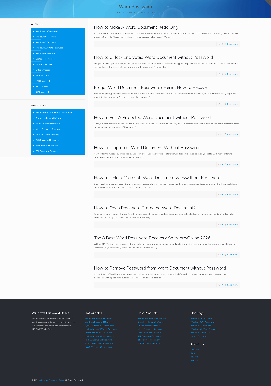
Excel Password (43, 75)
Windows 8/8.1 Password (203, 322)
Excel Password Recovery (47, 134)
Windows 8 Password (46, 36)
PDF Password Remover (47, 151)
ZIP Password (42, 92)
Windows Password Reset (51, 380)
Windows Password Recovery (152, 318)
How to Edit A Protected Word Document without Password (152, 117)
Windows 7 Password (46, 42)
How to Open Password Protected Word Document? (144, 207)
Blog (193, 353)
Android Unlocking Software (49, 118)
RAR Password (43, 81)
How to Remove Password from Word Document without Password (160, 268)
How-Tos (130, 12)
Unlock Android (43, 70)
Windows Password (45, 53)
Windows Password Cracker (98, 318)
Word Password (148, 12)
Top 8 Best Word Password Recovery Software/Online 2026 (152, 238)
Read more (232, 44)
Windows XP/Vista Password (49, 48)
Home (117, 12)
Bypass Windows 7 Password (99, 343)
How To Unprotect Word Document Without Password (147, 147)
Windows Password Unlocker (98, 322)
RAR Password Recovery (47, 140)
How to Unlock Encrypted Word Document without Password (153, 57)
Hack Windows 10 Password (98, 340)
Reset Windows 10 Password (98, 347)
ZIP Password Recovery (47, 145)
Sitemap (194, 360)
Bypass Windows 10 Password (99, 325)
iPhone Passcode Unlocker (48, 123)
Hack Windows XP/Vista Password (101, 329)
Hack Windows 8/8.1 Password (99, 336)
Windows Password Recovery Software (54, 112)
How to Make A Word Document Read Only (136, 27)
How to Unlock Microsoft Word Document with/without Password (157, 177)
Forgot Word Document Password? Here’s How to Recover (151, 87)
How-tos (195, 349)
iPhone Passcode (44, 64)
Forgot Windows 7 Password (98, 332)
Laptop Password (44, 59)
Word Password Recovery (48, 129)
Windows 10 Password (47, 31)
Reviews (194, 356)
